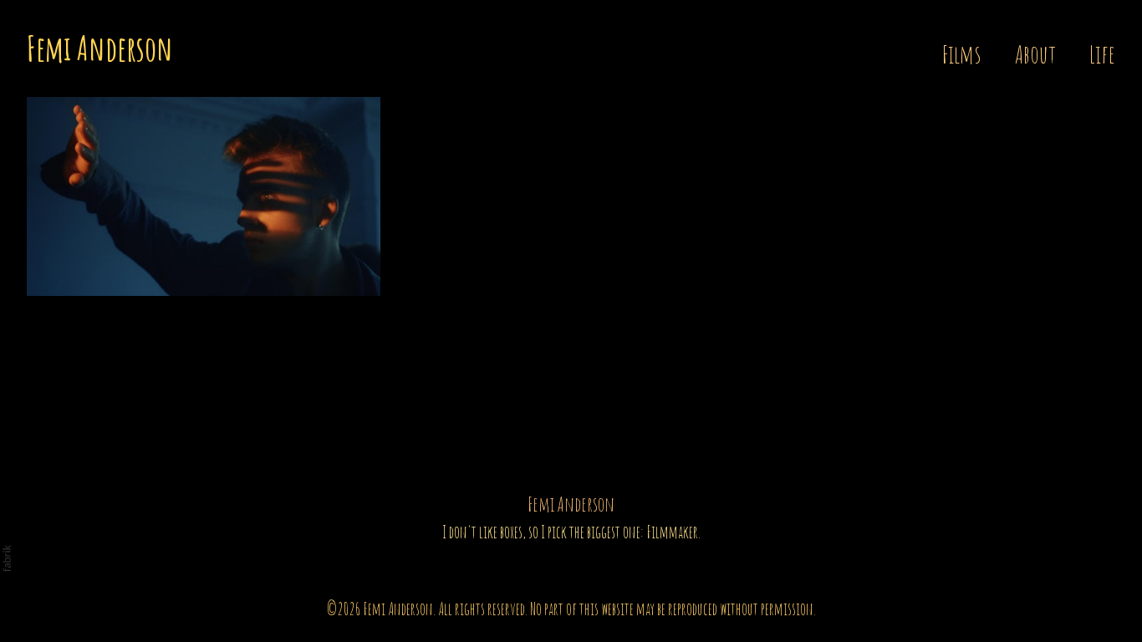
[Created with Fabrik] (6, 558)
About (1035, 53)
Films (961, 53)
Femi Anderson (571, 504)
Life (1102, 53)
